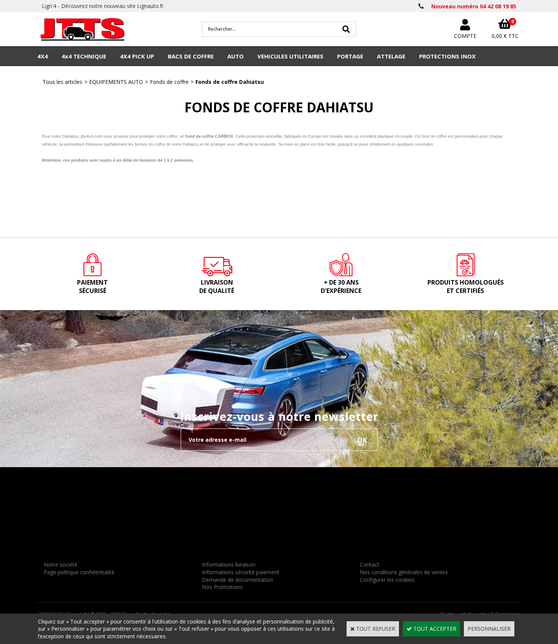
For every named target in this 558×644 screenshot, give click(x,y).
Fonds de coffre (169, 81)
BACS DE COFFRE (191, 56)
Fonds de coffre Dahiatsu (229, 81)
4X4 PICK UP (137, 56)
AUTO (235, 56)
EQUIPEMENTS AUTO (116, 81)
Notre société (60, 564)
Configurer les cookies (387, 579)
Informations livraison (228, 564)
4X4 (42, 56)
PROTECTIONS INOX (447, 56)
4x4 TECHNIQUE (83, 56)
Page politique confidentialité (79, 572)
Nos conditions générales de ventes (404, 572)
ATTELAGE (391, 56)
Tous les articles (62, 81)
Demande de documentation (237, 579)
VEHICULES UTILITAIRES (290, 56)
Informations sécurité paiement (240, 572)
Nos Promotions (222, 586)
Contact (369, 564)
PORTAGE (350, 56)
